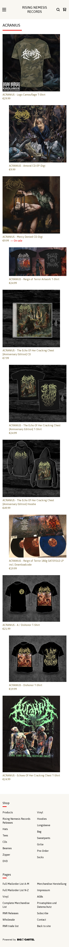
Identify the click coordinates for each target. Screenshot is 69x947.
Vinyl (40, 812)
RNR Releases (10, 913)
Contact (41, 919)
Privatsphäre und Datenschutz (47, 905)
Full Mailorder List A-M (16, 883)
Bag (39, 831)
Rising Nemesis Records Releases (16, 820)
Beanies (7, 848)
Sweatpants (43, 838)
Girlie (40, 844)
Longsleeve (43, 825)
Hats (5, 829)
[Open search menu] (58, 9)
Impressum (43, 890)
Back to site (44, 926)
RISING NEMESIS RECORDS (34, 9)
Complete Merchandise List (16, 905)
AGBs (40, 896)
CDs (5, 841)
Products (8, 812)
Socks (40, 857)
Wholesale (9, 919)
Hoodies (42, 818)
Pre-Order (43, 850)
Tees (5, 835)
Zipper (6, 854)
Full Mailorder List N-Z (16, 890)
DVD (5, 861)
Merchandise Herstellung (51, 883)
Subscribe (42, 913)
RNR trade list (11, 926)
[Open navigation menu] (4, 9)
